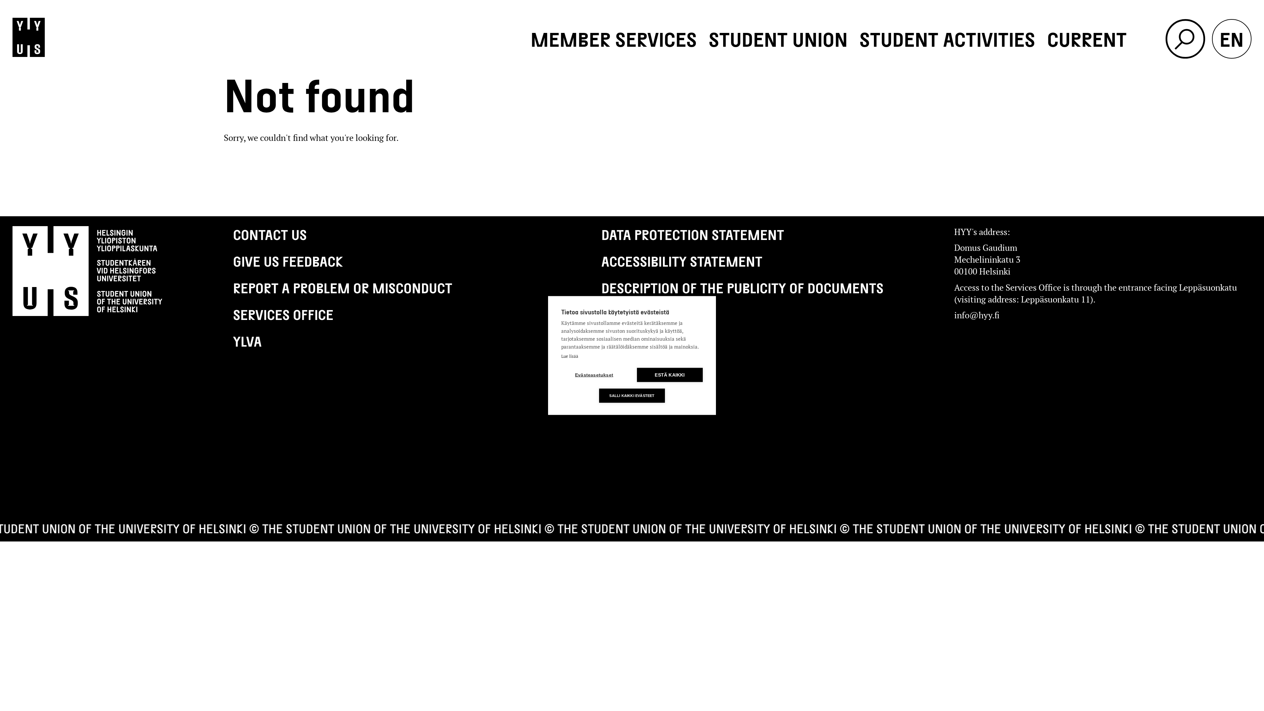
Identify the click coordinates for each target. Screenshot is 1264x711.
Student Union (778, 39)
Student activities (947, 39)
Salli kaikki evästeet (631, 396)
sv (1232, 118)
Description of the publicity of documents (742, 287)
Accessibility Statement (681, 261)
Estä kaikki (670, 375)
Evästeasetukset (594, 375)
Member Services (614, 39)
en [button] (1232, 39)
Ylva (247, 341)
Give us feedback (288, 261)
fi (1231, 78)
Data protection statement (692, 234)
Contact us (270, 234)
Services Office (283, 314)
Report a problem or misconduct (342, 287)
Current (1087, 39)
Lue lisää (569, 356)
